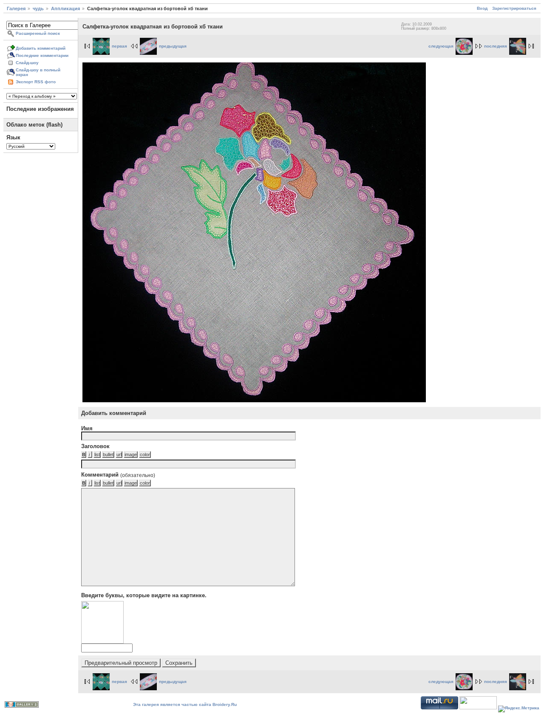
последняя (495, 46)
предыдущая (173, 46)
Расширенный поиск (38, 33)
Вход (482, 8)
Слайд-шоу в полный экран (38, 72)
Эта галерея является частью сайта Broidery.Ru (185, 704)
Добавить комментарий (40, 48)
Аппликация (65, 8)
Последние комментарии (42, 55)
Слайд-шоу (27, 62)
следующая (440, 46)
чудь (38, 8)
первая (119, 46)
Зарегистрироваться (514, 8)
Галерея (16, 8)
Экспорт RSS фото (36, 81)
